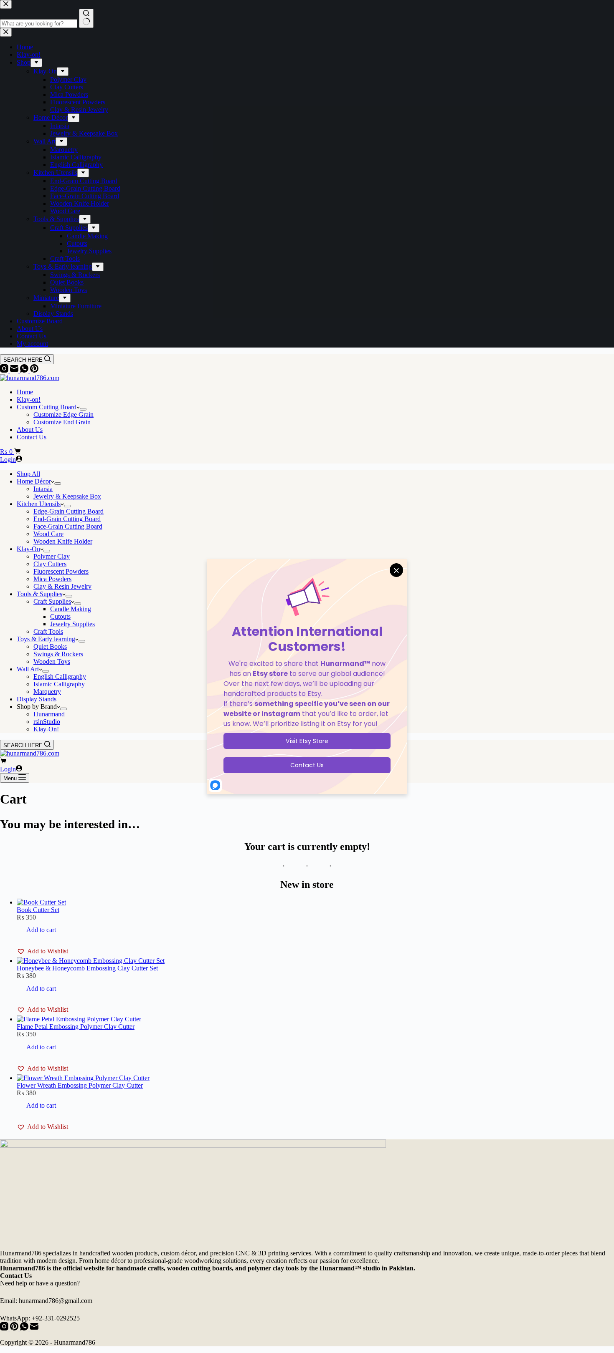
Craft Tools (48, 631)
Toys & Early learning (46, 638)
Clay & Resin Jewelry (62, 586)
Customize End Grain (62, 422)
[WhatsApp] (25, 370)
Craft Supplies (52, 601)
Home (25, 392)
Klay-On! (46, 729)
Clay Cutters (49, 563)
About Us (30, 429)
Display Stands (36, 699)
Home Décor (34, 481)
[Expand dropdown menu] (83, 409)
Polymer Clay (51, 556)
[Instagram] (5, 370)
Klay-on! (29, 399)
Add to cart (41, 929)
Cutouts (60, 616)
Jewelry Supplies (72, 623)
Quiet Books (50, 646)
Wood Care (48, 533)
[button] (42, 951)
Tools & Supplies (39, 593)
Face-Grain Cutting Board (67, 526)
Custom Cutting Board (46, 407)
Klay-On (28, 548)
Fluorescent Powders (61, 571)
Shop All (28, 473)
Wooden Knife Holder (62, 541)
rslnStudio (46, 721)
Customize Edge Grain (63, 414)
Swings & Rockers (58, 654)
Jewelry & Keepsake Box (67, 496)
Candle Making (70, 608)
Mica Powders (52, 578)
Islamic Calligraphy (59, 684)
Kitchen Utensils (39, 503)
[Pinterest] (34, 370)
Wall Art (28, 669)
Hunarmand (49, 714)
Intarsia (43, 488)
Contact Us (31, 437)
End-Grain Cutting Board (67, 518)
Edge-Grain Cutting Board (68, 511)
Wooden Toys (51, 661)
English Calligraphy (59, 676)
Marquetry (47, 691)
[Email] (15, 370)
